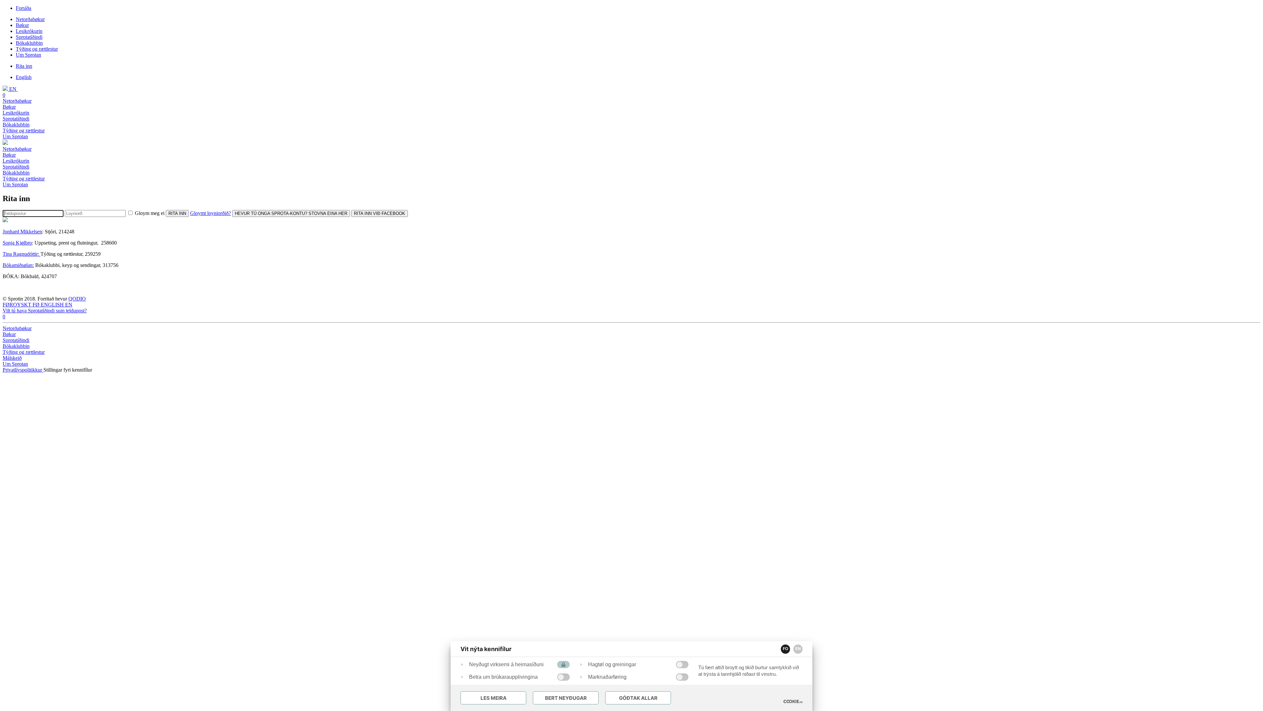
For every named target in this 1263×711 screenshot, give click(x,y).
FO (785, 648)
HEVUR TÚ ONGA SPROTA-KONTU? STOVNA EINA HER (291, 213)
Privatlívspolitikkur (23, 370)
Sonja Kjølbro (17, 243)
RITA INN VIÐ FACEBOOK (379, 213)
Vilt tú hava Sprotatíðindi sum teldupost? (45, 310)
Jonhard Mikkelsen (22, 231)
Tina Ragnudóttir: (21, 254)
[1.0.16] (793, 701)
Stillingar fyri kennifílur (67, 370)
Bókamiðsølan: (18, 265)
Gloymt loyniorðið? (210, 213)
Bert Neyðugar (566, 698)
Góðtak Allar (638, 698)
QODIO (77, 299)
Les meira (494, 698)
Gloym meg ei (150, 213)
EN (798, 648)
